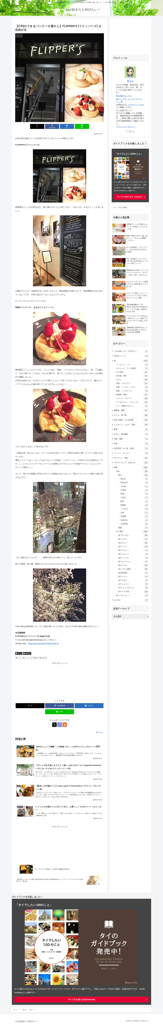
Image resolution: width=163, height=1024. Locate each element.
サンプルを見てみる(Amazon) (81, 999)
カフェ (20, 653)
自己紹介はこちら (124, 96)
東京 (36, 658)
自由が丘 (28, 653)
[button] (147, 207)
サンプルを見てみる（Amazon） (130, 197)
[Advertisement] (59, 680)
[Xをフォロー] (54, 724)
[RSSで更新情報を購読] (64, 724)
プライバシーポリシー (126, 127)
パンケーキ (28, 658)
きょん (130, 81)
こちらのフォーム (134, 105)
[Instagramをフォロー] (59, 724)
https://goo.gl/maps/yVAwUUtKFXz (43, 643)
